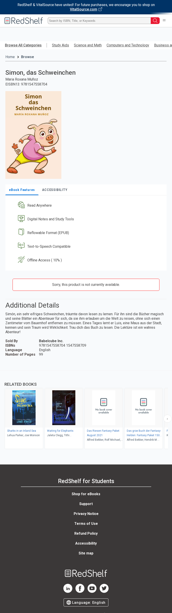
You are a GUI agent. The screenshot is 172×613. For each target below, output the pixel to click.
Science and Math (88, 45)
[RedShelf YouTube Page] (92, 591)
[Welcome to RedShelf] (23, 20)
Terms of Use (86, 523)
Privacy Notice (86, 514)
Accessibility (86, 543)
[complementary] (86, 410)
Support (86, 504)
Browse (27, 57)
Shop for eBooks (86, 494)
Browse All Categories (23, 45)
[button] (85, 205)
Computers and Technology (128, 45)
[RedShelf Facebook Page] (79, 591)
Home (10, 57)
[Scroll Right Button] (167, 419)
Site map (86, 553)
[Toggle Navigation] (164, 20)
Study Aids (60, 45)
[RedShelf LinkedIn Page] (67, 591)
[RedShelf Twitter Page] (104, 591)
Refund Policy (86, 533)
